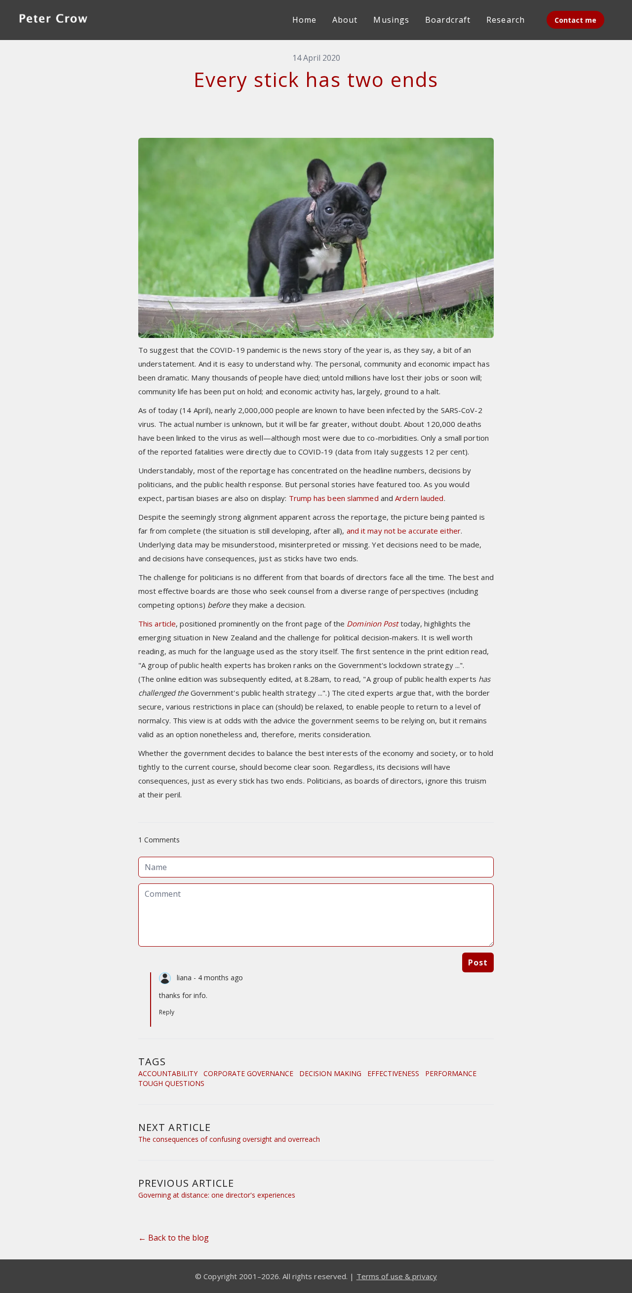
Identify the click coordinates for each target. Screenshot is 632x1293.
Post (478, 962)
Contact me (575, 20)
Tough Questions (171, 1083)
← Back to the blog (173, 1237)
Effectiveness (393, 1073)
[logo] (53, 20)
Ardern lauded (419, 498)
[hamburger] (106, 18)
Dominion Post (372, 623)
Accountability (168, 1073)
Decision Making (330, 1073)
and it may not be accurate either (404, 531)
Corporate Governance (248, 1073)
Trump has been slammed (334, 498)
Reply (166, 1012)
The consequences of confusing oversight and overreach (229, 1139)
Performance (450, 1073)
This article (157, 623)
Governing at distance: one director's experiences (216, 1195)
